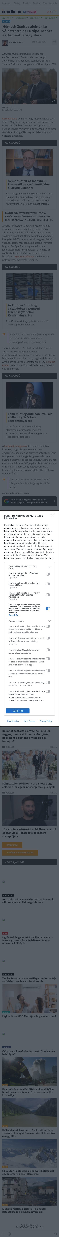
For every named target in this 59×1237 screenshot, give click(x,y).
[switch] (48, 574)
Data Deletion (13, 721)
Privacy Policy (46, 721)
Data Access (29, 721)
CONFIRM (17, 711)
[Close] (53, 516)
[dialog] (29, 618)
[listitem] (29, 567)
